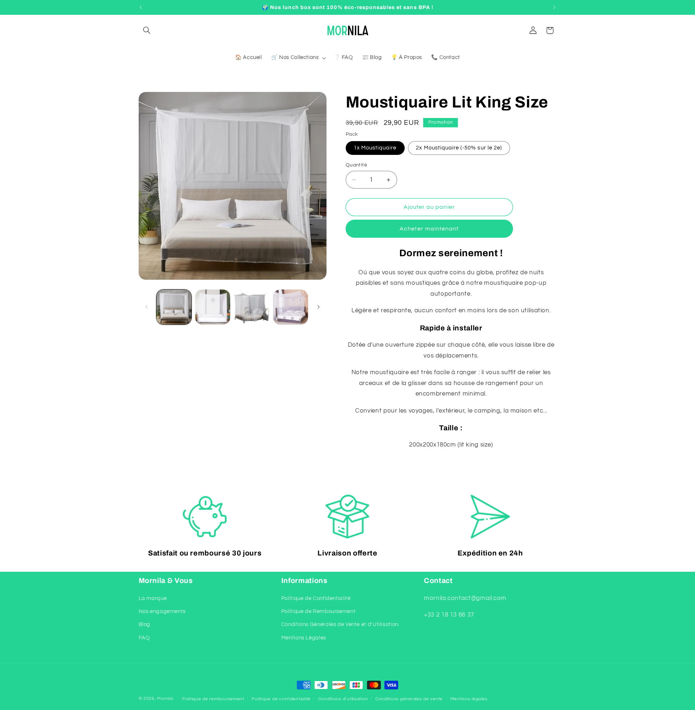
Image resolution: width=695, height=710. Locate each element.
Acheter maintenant (429, 229)
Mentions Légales (303, 637)
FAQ (144, 637)
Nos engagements (162, 611)
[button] (147, 30)
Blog (145, 624)
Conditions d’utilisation (343, 699)
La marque (153, 598)
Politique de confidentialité (281, 699)
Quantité (356, 164)
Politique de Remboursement (318, 611)
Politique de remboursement (213, 699)
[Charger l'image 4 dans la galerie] (290, 307)
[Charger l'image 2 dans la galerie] (212, 307)
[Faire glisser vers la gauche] (147, 307)
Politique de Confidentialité (316, 598)
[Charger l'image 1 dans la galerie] (173, 307)
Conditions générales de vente (409, 699)
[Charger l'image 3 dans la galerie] (251, 307)
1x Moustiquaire (375, 147)
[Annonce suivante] (554, 7)
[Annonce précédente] (141, 7)
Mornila (165, 699)
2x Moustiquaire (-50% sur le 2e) (459, 147)
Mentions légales (469, 699)
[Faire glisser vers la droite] (319, 307)
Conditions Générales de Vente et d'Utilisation (340, 624)
